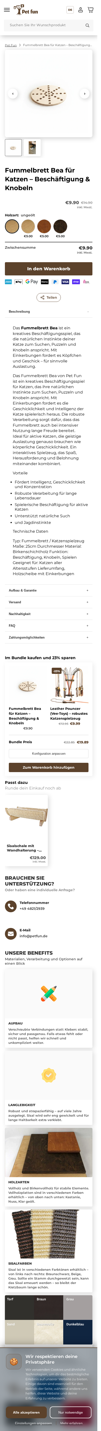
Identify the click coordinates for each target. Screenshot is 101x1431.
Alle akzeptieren (26, 1412)
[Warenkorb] (90, 10)
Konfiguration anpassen (48, 753)
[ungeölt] (12, 228)
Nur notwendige (70, 1412)
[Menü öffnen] (7, 10)
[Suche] (87, 25)
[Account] (81, 10)
